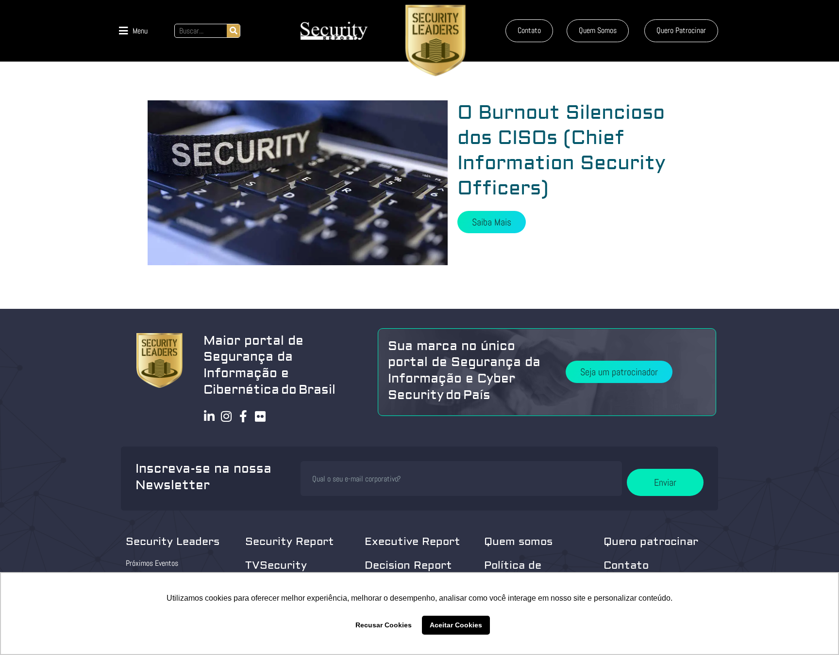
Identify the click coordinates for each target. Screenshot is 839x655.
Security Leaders (172, 541)
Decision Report (408, 565)
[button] (133, 30)
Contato (626, 565)
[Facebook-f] (243, 416)
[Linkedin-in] (209, 416)
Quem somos (518, 541)
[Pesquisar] (233, 30)
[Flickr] (260, 416)
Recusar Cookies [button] (383, 625)
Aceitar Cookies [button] (456, 625)
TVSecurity (276, 565)
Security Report (289, 541)
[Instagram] (226, 416)
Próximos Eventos (152, 563)
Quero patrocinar (651, 541)
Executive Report (412, 541)
